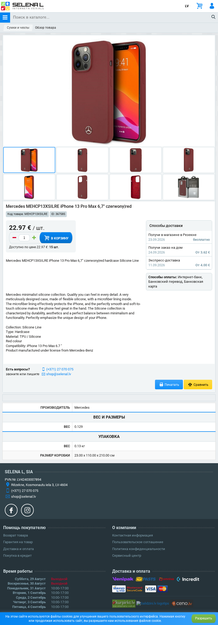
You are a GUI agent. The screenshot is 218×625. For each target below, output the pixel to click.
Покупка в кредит (17, 556)
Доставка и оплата (18, 549)
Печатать (171, 385)
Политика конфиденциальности (138, 549)
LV (187, 6)
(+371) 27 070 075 (59, 369)
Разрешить (203, 618)
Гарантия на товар (18, 542)
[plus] (34, 237)
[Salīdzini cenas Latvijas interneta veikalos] (124, 603)
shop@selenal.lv (58, 374)
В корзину (59, 238)
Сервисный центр (126, 556)
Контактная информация (132, 535)
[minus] (14, 237)
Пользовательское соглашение (137, 542)
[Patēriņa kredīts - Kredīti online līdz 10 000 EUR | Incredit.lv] (188, 580)
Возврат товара (15, 535)
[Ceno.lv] (181, 603)
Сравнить (200, 385)
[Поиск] (213, 17)
